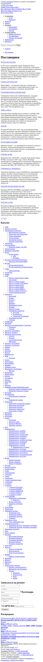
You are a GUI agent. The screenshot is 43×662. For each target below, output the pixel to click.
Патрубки (8, 382)
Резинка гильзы (14, 309)
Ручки (7, 471)
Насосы (7, 376)
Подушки (8, 392)
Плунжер (16, 312)
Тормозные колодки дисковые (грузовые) (23, 525)
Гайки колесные (14, 271)
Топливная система (15, 318)
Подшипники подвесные (17, 396)
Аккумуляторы (10, 245)
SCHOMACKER (20, 92)
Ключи (7, 349)
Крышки (8, 365)
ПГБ (6, 383)
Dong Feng (12, 420)
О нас (11, 18)
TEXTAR (12, 62)
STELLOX (13, 82)
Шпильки (8, 562)
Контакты (8, 41)
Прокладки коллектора (16, 405)
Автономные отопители (13, 230)
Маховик (12, 303)
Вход (11, 12)
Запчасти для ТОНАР (12, 343)
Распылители (17, 314)
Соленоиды (9, 478)
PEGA (9, 110)
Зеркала (7, 347)
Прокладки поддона (15, 407)
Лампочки (16, 573)
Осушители (9, 378)
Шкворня (8, 558)
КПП (6, 356)
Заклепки (8, 323)
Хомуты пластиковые (16, 553)
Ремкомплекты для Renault (18, 442)
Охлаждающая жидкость (17, 292)
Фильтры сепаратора (16, 544)
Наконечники (9, 374)
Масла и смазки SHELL (17, 289)
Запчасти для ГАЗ (11, 229)
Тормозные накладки (12, 529)
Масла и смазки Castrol (16, 281)
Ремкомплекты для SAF (17, 445)
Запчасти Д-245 (14, 422)
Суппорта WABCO (15, 493)
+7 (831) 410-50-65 (23, 653)
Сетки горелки (14, 238)
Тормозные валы (14, 513)
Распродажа (13, 27)
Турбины (12, 320)
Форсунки (8, 545)
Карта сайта (14, 7)
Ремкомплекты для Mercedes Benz (20, 440)
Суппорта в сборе (15, 494)
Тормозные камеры (15, 514)
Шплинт (12, 371)
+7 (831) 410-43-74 (26, 655)
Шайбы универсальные (17, 556)
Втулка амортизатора (16, 265)
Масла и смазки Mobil (16, 287)
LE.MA (10, 202)
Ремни (7, 458)
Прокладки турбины (16, 411)
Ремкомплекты (10, 429)
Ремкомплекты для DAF (17, 433)
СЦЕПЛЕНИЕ (10, 496)
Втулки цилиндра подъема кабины (21, 267)
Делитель (12, 358)
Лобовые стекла (10, 367)
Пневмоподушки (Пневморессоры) (17, 387)
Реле (6, 427)
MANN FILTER (19, 186)
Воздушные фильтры (16, 536)
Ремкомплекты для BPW (17, 431)
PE (6, 126)
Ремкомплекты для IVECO (18, 436)
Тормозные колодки (15, 516)
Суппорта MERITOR (16, 491)
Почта (8, 7)
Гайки (7, 269)
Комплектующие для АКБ (18, 247)
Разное (7, 418)
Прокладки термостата (16, 409)
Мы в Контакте (6, 9)
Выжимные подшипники (17, 498)
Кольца (11, 301)
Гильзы (11, 298)
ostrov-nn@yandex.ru (13, 649)
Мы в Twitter (26, 9)
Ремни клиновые (14, 460)
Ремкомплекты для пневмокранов (20, 454)
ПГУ (10, 505)
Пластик (8, 385)
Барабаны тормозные (12, 251)
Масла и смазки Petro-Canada (18, 278)
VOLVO (11, 336)
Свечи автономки (15, 236)
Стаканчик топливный (20, 316)
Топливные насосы (15, 240)
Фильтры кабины (15, 542)
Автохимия (13, 280)
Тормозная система (11, 511)
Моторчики (9, 372)
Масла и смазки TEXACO (18, 291)
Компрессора (9, 354)
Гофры (7, 274)
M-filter (10, 154)
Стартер (11, 329)
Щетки (7, 564)
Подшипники (9, 394)
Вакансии (12, 20)
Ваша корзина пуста (11, 11)
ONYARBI (13, 142)
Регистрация (5, 12)
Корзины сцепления (15, 504)
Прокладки (8, 402)
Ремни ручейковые (15, 463)
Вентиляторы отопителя (17, 232)
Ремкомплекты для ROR (17, 443)
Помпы (7, 398)
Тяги (6, 531)
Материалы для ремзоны (13, 369)
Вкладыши (12, 296)
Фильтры (8, 534)
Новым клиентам (15, 34)
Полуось (12, 338)
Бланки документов (15, 38)
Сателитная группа (15, 340)
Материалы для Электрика (18, 569)
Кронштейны (9, 363)
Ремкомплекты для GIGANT (18, 434)
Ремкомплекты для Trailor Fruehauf (20, 451)
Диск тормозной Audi (16, 522)
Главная (7, 49)
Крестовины (9, 362)
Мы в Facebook (17, 9)
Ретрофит (16, 258)
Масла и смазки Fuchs (16, 285)
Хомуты (7, 547)
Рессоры (7, 465)
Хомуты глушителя (15, 549)
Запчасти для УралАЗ (12, 345)
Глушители (8, 272)
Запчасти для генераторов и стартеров (18, 325)
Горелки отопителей (16, 241)
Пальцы (7, 380)
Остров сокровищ (7, 2)
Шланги (7, 560)
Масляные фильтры (15, 538)
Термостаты (9, 509)
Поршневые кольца (15, 305)
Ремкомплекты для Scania (17, 449)
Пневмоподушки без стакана (18, 391)
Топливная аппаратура (16, 311)
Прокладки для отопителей (18, 234)
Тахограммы (9, 507)
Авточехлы (8, 243)
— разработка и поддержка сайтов (18, 659)
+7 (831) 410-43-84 (21, 651)
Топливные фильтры (16, 540)
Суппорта (8, 485)
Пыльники (8, 414)
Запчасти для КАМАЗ (12, 331)
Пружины (8, 413)
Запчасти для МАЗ (11, 332)
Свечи (7, 476)
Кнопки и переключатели (17, 567)
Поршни (12, 307)
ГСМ (6, 276)
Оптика (11, 571)
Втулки (7, 263)
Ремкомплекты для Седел (17, 456)
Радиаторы (8, 416)
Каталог (11, 30)
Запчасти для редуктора (13, 334)
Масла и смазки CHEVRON (18, 283)
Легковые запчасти (15, 425)
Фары (15, 576)
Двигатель (8, 294)
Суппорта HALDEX (16, 487)
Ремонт (7, 23)
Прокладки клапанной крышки (19, 403)
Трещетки (12, 518)
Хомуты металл (14, 551)
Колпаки (8, 351)
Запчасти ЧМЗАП (15, 423)
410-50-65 (9, 5)
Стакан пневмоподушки (13, 480)
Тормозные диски (11, 520)
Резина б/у (16, 500)
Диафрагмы (9, 322)
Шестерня (12, 342)
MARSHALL (16, 168)
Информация (9, 40)
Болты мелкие (13, 254)
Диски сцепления (15, 502)
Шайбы (7, 555)
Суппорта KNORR (15, 489)
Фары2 (15, 578)
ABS (14, 256)
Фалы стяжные (10, 533)
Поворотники (17, 575)
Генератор (12, 327)
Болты (7, 252)
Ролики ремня (9, 469)
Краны (7, 360)
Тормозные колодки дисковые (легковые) (23, 527)
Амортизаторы (10, 249)
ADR (6, 227)
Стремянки (8, 482)
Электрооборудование (12, 565)
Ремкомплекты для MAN (17, 438)
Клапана (12, 300)
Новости (8, 21)
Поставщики (13, 29)
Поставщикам (13, 36)
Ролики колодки (10, 467)
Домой (3, 7)
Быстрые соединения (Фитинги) (16, 260)
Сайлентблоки (10, 473)
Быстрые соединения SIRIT (18, 261)
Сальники (8, 474)
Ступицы (8, 484)
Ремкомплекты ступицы (21, 447)
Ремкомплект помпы (16, 400)
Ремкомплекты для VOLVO (18, 453)
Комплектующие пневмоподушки (20, 389)
